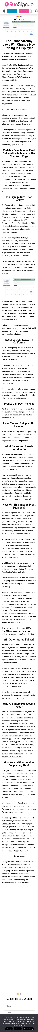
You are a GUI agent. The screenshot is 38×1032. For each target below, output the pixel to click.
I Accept (9, 1029)
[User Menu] (31, 11)
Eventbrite (27, 821)
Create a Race (24, 11)
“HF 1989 (11, 121)
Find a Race (12, 11)
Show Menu (3, 11)
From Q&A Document (10, 109)
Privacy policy (28, 1029)
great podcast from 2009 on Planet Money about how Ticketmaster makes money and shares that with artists (18, 631)
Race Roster (6, 824)
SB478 (24, 109)
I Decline (18, 1029)
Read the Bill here (27, 674)
